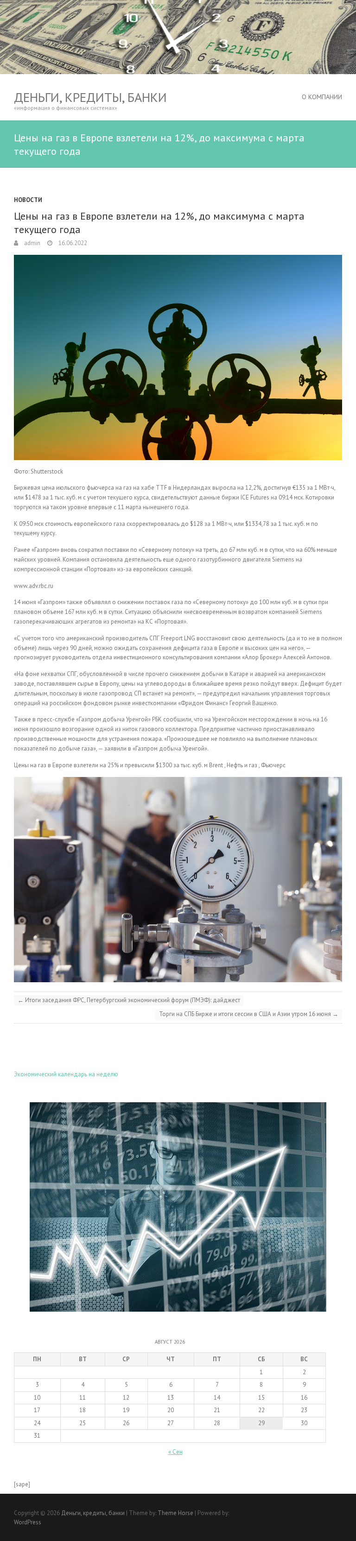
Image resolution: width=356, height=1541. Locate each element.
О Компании (322, 97)
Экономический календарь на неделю (66, 1074)
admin (31, 243)
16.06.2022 (72, 243)
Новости (28, 200)
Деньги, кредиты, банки (90, 97)
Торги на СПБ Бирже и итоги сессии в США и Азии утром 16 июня (248, 1014)
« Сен (175, 1452)
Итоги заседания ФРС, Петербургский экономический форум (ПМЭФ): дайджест (129, 1000)
